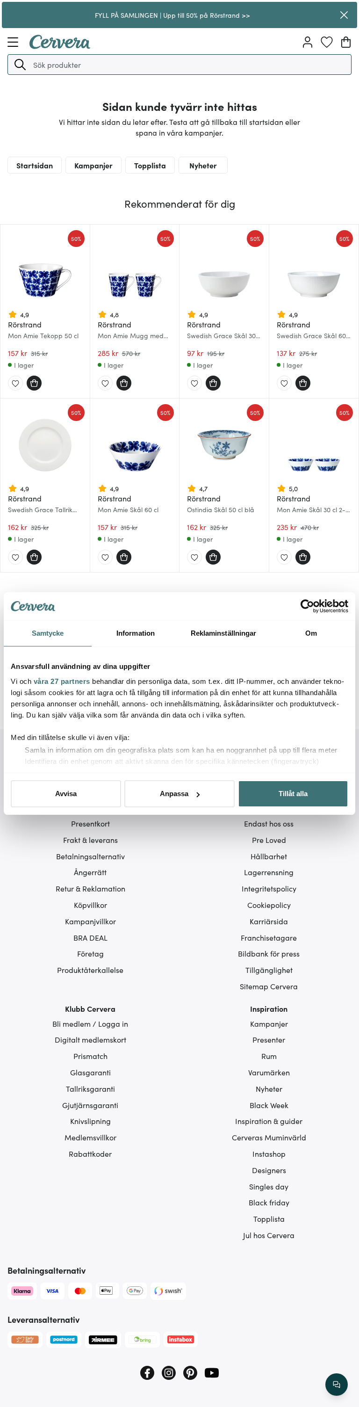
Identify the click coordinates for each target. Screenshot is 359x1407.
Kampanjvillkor (90, 921)
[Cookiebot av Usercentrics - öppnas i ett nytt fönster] (307, 606)
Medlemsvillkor (90, 1137)
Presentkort (90, 823)
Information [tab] (135, 633)
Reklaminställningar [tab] (224, 633)
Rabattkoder (90, 1153)
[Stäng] (344, 15)
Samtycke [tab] (48, 633)
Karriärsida (269, 921)
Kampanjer (93, 165)
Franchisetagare (269, 937)
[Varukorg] (346, 42)
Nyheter (203, 165)
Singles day (268, 1186)
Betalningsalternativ (90, 856)
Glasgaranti (90, 1072)
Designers (269, 1170)
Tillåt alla (293, 794)
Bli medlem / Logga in (90, 1023)
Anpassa (174, 794)
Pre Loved (269, 839)
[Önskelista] (327, 42)
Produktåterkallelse (90, 970)
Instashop (269, 1153)
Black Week (269, 1105)
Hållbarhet (269, 856)
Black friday (269, 1202)
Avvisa (66, 794)
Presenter (268, 1039)
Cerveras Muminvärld (269, 1137)
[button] (20, 64)
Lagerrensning (269, 872)
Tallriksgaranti (90, 1088)
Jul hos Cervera (268, 1235)
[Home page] (59, 46)
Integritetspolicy (269, 888)
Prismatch (90, 1056)
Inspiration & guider (268, 1121)
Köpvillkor (90, 904)
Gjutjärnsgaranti (90, 1105)
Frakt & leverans (90, 839)
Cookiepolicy (269, 904)
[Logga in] (307, 42)
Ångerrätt (90, 872)
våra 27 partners (62, 681)
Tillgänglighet (269, 970)
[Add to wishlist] (15, 383)
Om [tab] (311, 633)
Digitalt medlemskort (90, 1039)
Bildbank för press (269, 953)
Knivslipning (90, 1121)
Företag (90, 953)
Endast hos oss (269, 823)
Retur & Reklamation (90, 888)
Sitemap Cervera (269, 986)
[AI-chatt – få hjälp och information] (336, 1384)
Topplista (150, 165)
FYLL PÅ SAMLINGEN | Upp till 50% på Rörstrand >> (172, 15)
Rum (269, 1056)
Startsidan (34, 165)
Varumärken (269, 1072)
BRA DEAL (90, 937)
